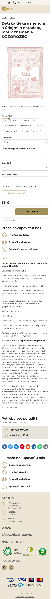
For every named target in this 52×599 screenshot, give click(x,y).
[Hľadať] (34, 8)
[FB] (4, 2)
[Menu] (47, 8)
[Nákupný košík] (40, 8)
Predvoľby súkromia (25, 596)
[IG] (9, 2)
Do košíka (32, 211)
